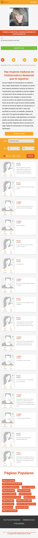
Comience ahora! (19, 133)
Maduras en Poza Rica (8, 490)
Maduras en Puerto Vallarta (24, 500)
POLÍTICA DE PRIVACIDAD (11, 520)
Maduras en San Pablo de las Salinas (12, 483)
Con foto (8, 156)
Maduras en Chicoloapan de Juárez (26, 504)
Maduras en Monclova (25, 493)
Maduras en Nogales (8, 500)
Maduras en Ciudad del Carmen (11, 487)
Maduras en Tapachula (8, 480)
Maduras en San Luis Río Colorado (11, 497)
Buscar (6, 141)
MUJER (18, 163)
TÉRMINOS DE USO (28, 520)
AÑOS (5, 148)
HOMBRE (18, 202)
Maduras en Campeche (22, 507)
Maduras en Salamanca (28, 487)
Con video (18, 156)
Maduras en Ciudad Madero (10, 510)
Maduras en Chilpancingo (9, 493)
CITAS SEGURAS (19, 523)
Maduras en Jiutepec (8, 504)
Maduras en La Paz (7, 507)
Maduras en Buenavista (24, 490)
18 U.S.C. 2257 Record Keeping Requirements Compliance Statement (19, 532)
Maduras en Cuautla (29, 497)
